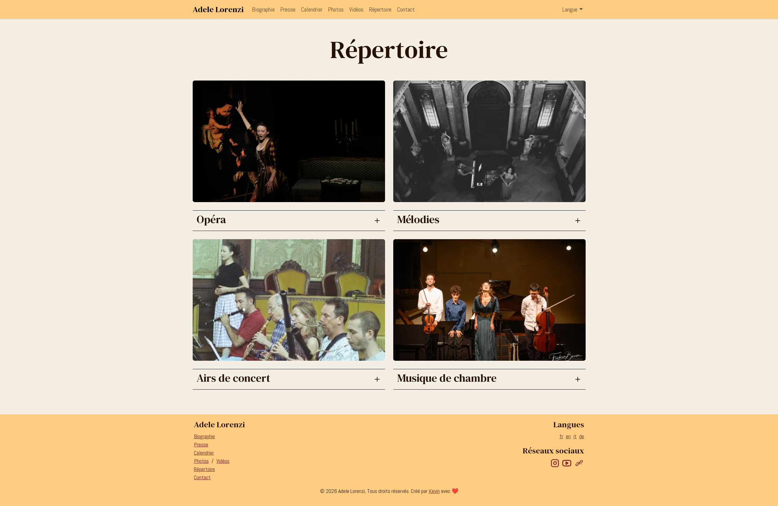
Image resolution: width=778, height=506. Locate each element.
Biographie (263, 9)
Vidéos (356, 9)
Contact (406, 9)
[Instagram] (555, 462)
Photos (336, 9)
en (568, 436)
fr (561, 436)
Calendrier (311, 9)
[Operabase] (579, 462)
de (581, 436)
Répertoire (380, 9)
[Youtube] (567, 462)
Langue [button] (569, 9)
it (575, 436)
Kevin (434, 490)
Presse (287, 9)
